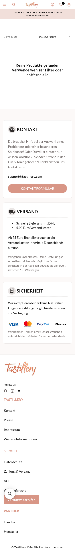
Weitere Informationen (20, 439)
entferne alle (38, 75)
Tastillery (20, 547)
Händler (9, 522)
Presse (8, 420)
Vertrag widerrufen (21, 500)
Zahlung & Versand (17, 471)
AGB (7, 481)
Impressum (12, 430)
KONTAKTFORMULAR (37, 188)
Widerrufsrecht (15, 490)
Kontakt (9, 410)
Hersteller (11, 531)
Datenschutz (13, 462)
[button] (5, 5)
